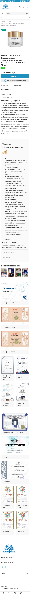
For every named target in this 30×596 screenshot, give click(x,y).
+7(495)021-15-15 (7, 557)
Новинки (17, 17)
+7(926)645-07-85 (7, 562)
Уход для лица (24, 17)
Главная (3, 21)
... (13, 21)
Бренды (3, 17)
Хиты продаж (9, 17)
